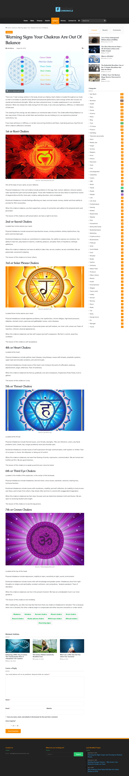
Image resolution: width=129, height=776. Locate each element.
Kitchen (92, 298)
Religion (92, 288)
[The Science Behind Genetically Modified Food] (45, 646)
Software (93, 265)
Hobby (92, 294)
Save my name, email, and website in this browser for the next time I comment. (32, 717)
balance (17, 614)
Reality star (93, 142)
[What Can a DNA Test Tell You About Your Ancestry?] (72, 646)
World (92, 184)
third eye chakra (55, 619)
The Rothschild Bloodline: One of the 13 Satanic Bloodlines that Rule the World (112, 67)
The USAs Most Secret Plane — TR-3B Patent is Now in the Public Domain (111, 49)
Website (49, 708)
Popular (94, 30)
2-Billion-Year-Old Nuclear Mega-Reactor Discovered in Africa (111, 77)
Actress (92, 149)
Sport (91, 139)
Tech (91, 123)
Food (91, 252)
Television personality (97, 136)
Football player (94, 204)
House (92, 110)
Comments (117, 30)
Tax (91, 310)
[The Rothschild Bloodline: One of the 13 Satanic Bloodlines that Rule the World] (94, 68)
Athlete (92, 210)
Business (93, 100)
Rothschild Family (95, 227)
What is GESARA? (107, 56)
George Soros (94, 317)
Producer (93, 272)
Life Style (93, 201)
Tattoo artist (94, 291)
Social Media (94, 249)
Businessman (94, 239)
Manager (93, 323)
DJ (91, 320)
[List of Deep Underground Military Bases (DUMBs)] (94, 40)
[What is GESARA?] (94, 59)
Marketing (93, 233)
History (63, 21)
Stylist (92, 281)
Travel (92, 188)
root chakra (71, 614)
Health (47, 21)
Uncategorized (94, 171)
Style (91, 165)
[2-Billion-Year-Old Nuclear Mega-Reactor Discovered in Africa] (94, 77)
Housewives (94, 223)
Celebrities (93, 175)
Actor (91, 155)
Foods (92, 191)
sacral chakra (18, 619)
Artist (91, 246)
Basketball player (95, 230)
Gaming (92, 207)
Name (8, 700)
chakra (28, 614)
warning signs (45, 623)
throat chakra (72, 619)
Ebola (91, 314)
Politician (93, 243)
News (32, 21)
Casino (92, 178)
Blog (91, 120)
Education (93, 162)
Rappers (92, 152)
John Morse (10, 48)
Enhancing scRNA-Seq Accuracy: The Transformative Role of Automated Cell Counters (16, 656)
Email (8, 708)
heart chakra (57, 614)
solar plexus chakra (36, 619)
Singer (92, 146)
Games (92, 194)
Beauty (92, 278)
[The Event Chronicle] (64, 10)
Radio (92, 307)
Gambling (93, 133)
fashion (92, 262)
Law (91, 197)
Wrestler (92, 256)
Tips (91, 97)
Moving (92, 301)
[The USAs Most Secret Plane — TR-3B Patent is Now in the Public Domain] (94, 49)
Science (55, 21)
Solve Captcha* (11, 721)
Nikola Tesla (94, 268)
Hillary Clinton (94, 275)
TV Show (93, 126)
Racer (92, 304)
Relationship (94, 214)
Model (92, 259)
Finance (39, 21)
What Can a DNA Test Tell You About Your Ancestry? (70, 656)
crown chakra (41, 614)
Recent (105, 30)
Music (92, 107)
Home (26, 21)
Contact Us (72, 21)
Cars (91, 168)
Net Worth (93, 94)
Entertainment (94, 285)
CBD (91, 181)
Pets (91, 220)
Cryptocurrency (95, 236)
